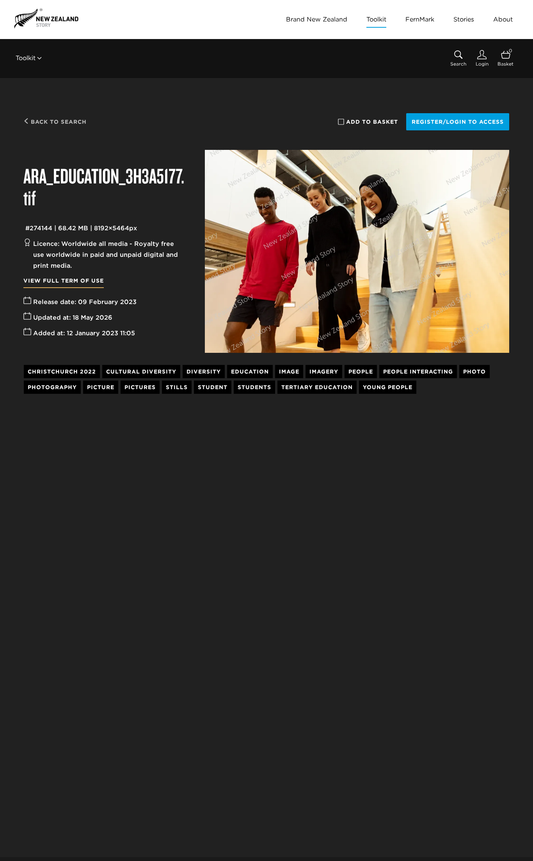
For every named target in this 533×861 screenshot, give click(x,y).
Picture (100, 387)
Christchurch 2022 (62, 371)
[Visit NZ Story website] (46, 18)
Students (254, 387)
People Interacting (418, 371)
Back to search (58, 122)
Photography (52, 387)
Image (289, 371)
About (503, 19)
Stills (177, 387)
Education (250, 371)
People (360, 371)
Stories (463, 19)
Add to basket (372, 122)
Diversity (204, 371)
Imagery (323, 371)
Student (212, 387)
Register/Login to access (458, 122)
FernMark (419, 19)
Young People (387, 387)
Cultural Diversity (141, 371)
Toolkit (376, 19)
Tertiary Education (317, 387)
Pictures (140, 387)
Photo (474, 371)
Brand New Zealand (316, 19)
